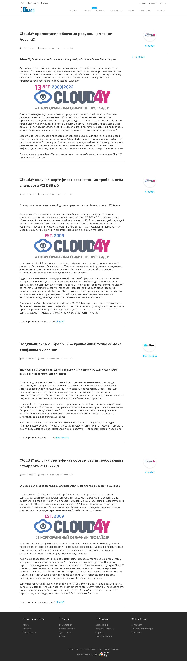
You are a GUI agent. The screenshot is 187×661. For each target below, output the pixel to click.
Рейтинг (73, 11)
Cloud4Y (60, 321)
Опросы (46, 3)
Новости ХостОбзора (142, 628)
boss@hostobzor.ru (30, 3)
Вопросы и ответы (104, 628)
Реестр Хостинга (103, 636)
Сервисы (161, 11)
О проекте (152, 3)
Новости (142, 3)
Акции (131, 11)
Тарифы (88, 9)
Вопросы (162, 3)
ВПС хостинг (65, 624)
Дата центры (65, 632)
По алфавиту (116, 11)
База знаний (145, 11)
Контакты (137, 632)
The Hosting (62, 437)
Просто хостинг (67, 628)
